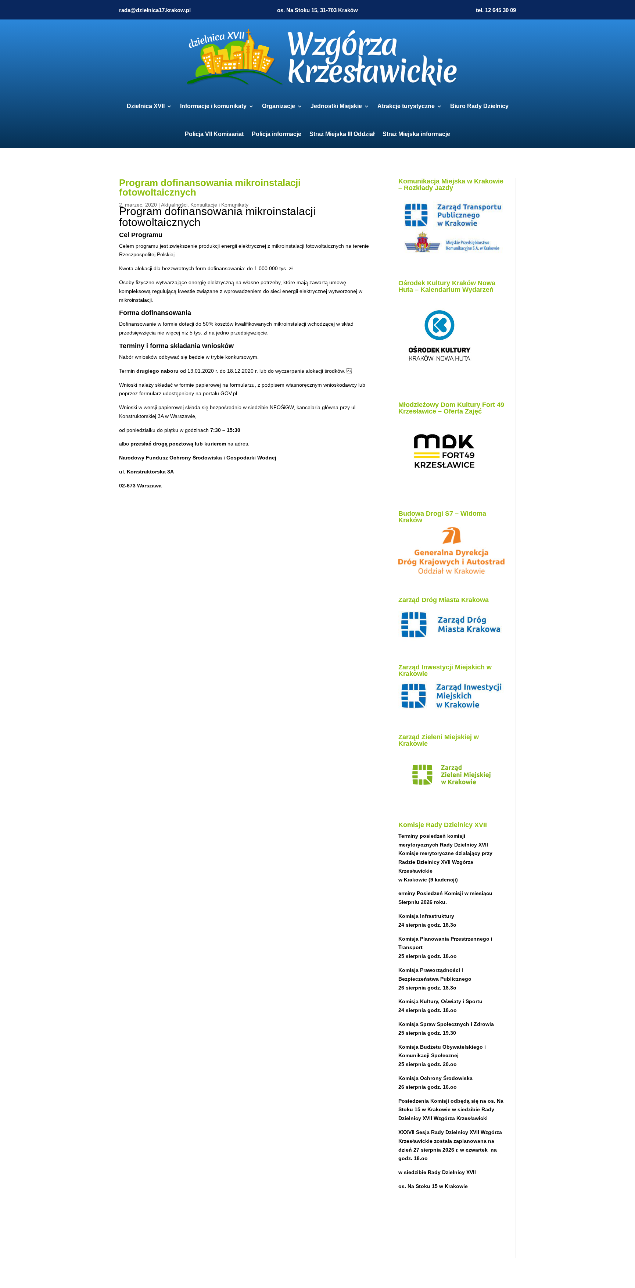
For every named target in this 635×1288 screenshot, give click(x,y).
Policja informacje (276, 134)
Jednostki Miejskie (336, 106)
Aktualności (174, 205)
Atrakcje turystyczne (406, 106)
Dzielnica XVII (146, 106)
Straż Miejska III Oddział (341, 134)
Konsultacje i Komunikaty (219, 205)
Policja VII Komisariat (214, 134)
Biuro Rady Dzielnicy (479, 106)
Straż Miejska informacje (416, 134)
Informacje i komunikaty (213, 106)
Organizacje (278, 106)
